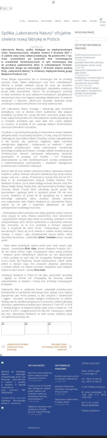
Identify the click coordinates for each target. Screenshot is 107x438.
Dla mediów (46, 21)
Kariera (75, 21)
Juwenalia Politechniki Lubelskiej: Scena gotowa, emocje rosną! (89, 63)
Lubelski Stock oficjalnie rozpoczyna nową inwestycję (17, 347)
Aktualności (33, 21)
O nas (22, 21)
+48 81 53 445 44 (93, 379)
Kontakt (93, 21)
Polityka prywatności (91, 410)
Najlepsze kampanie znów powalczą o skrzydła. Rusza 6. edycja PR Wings (40, 409)
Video (84, 21)
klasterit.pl (15, 403)
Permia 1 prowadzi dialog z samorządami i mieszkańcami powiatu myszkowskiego (88, 91)
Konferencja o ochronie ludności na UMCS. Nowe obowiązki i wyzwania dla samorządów (89, 80)
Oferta (58, 21)
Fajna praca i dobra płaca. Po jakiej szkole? (66, 400)
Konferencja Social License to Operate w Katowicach (88, 56)
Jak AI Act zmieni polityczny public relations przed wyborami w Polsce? (40, 375)
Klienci (66, 21)
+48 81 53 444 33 (93, 381)
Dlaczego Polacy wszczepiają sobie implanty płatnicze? (54, 347)
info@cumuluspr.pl (96, 386)
